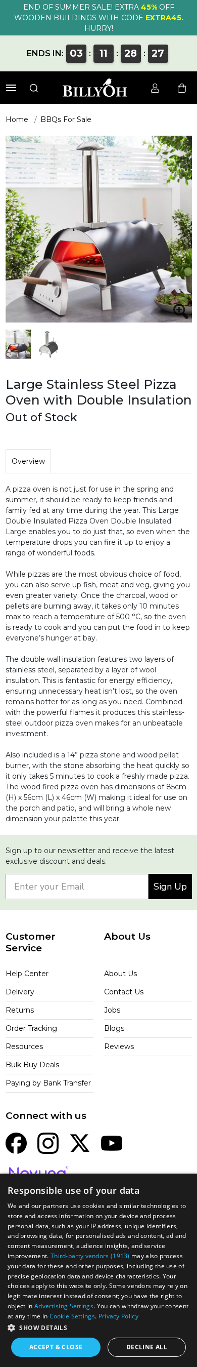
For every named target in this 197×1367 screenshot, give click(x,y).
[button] (98, 1327)
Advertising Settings (63, 1306)
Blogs (114, 1028)
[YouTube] (111, 1142)
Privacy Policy (118, 1316)
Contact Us (123, 991)
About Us (120, 973)
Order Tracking (31, 1028)
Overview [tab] (28, 461)
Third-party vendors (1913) (90, 1256)
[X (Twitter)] (79, 1142)
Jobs (112, 1010)
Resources (24, 1046)
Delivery (20, 991)
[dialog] (98, 1270)
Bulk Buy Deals (32, 1064)
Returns (20, 1010)
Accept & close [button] (56, 1347)
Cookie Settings (72, 1316)
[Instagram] (48, 1142)
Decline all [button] (146, 1347)
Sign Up (170, 886)
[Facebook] (16, 1142)
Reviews (119, 1046)
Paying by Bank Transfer (48, 1083)
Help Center (27, 973)
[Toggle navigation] (11, 88)
